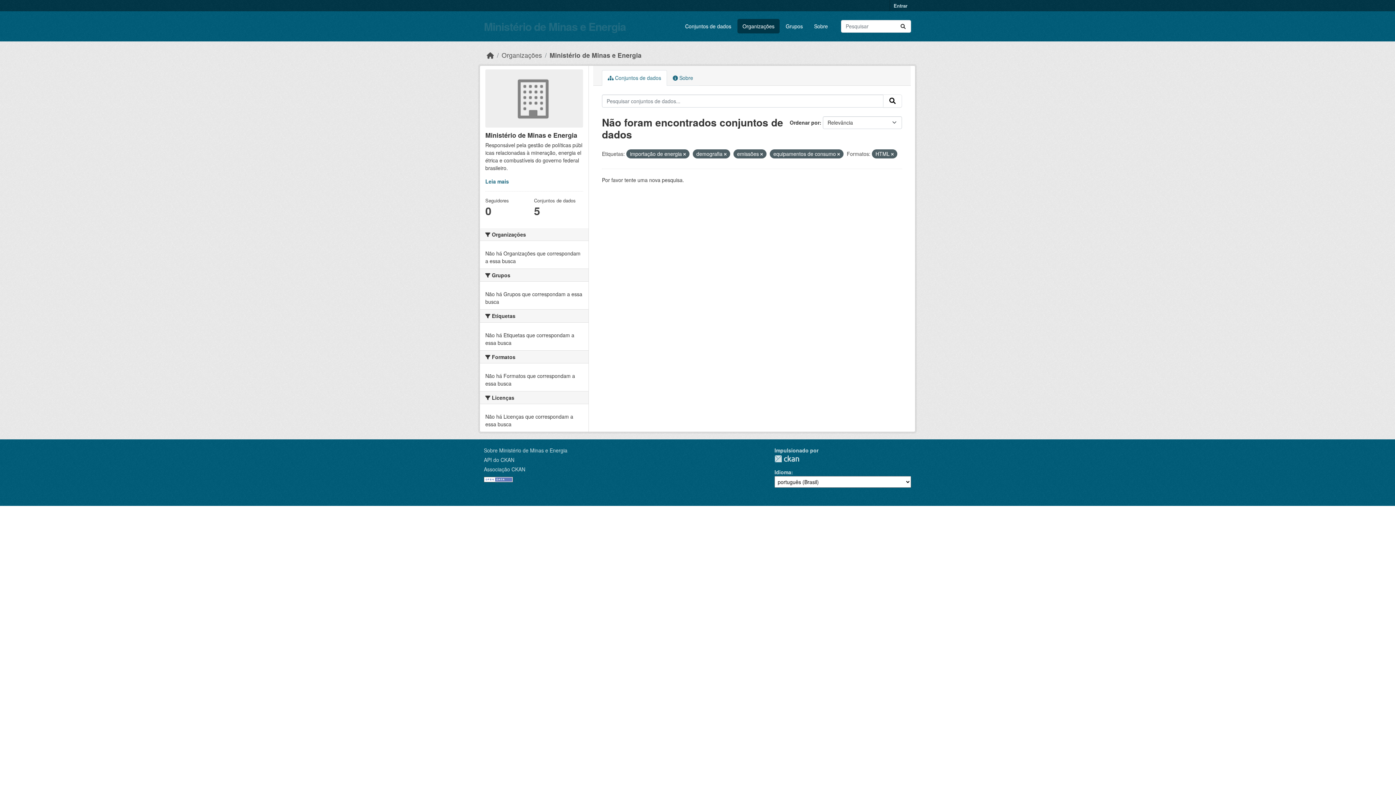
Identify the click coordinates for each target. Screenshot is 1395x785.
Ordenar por (805, 122)
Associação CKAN (504, 469)
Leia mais (497, 181)
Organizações (759, 26)
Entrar (900, 5)
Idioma (783, 472)
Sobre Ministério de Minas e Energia (525, 450)
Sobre (821, 26)
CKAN (787, 459)
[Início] (490, 55)
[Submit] (903, 26)
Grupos (794, 26)
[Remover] (684, 154)
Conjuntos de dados (708, 26)
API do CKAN (499, 459)
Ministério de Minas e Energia (555, 26)
